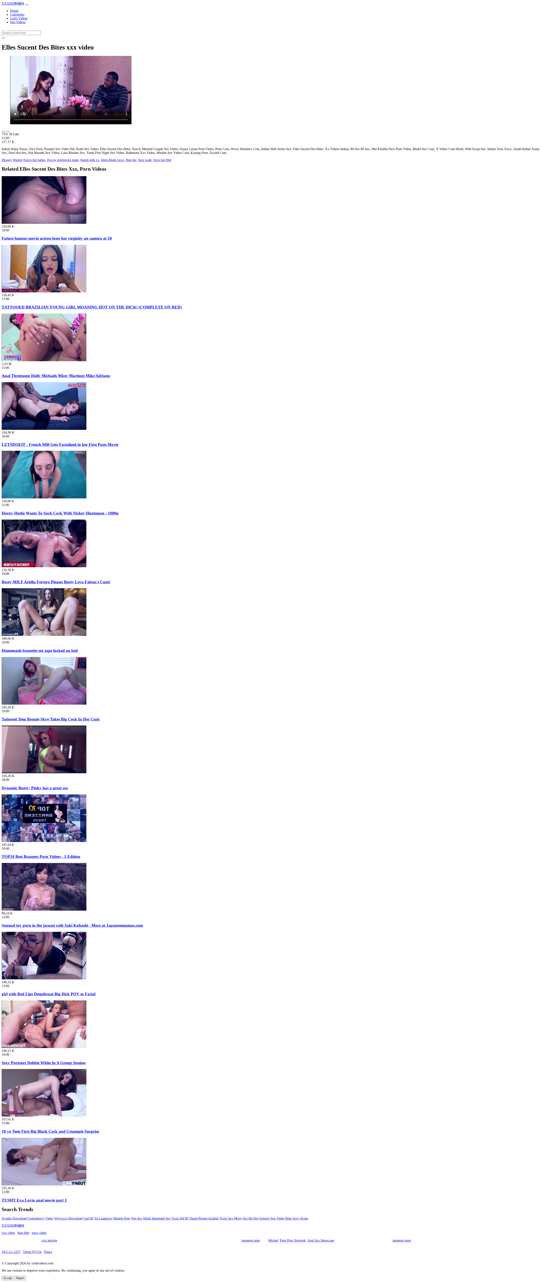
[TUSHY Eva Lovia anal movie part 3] (44, 1184)
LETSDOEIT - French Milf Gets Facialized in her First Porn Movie (60, 444)
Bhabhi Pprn (121, 1218)
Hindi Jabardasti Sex (157, 1218)
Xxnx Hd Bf (179, 1218)
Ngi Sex (136, 1218)
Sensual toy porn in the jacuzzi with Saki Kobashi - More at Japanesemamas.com (72, 925)
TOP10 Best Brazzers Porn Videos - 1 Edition (41, 856)
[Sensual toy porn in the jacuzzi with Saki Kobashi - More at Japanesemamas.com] (44, 909)
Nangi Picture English (204, 1218)
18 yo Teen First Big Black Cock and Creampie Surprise (50, 1131)
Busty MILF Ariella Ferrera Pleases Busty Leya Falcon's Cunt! (56, 582)
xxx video (8, 1233)
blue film (23, 1233)
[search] (3, 38)
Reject (20, 1278)
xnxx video (39, 1233)
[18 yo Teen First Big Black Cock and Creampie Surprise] (44, 1115)
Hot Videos (17, 22)
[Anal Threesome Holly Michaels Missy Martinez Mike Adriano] (44, 360)
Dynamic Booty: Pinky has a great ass (35, 788)
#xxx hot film (162, 160)
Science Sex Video (272, 1218)
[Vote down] (7, 131)
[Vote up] (3, 131)
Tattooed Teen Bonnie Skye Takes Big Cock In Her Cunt (51, 719)
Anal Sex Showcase (320, 1240)
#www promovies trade (63, 160)
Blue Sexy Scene (296, 1218)
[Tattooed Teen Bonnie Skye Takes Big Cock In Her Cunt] (44, 703)
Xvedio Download (14, 1218)
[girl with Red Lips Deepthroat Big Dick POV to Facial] (44, 978)
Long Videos (19, 18)
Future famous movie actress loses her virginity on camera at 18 (57, 238)
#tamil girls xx (89, 160)
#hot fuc (131, 160)
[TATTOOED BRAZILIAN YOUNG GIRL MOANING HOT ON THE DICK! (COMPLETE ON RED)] (44, 291)
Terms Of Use (32, 1252)
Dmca (48, 1252)
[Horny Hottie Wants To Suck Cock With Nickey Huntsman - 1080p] (44, 497)
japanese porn (251, 1240)
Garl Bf (88, 1218)
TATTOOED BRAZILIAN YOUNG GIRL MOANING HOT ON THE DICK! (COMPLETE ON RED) (92, 307)
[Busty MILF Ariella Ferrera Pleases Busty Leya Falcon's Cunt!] (44, 566)
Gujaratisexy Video (40, 1218)
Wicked (273, 1240)
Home (14, 10)
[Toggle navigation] (26, 4)
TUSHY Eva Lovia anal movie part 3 (34, 1200)
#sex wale (145, 160)
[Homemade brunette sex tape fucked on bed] (44, 634)
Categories (17, 14)
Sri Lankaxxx (103, 1218)
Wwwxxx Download (68, 1218)
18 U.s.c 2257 (11, 1252)
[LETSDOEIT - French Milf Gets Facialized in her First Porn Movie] (44, 428)
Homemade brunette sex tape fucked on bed (40, 650)
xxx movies (49, 1240)
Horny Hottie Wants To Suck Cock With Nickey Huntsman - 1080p (60, 513)
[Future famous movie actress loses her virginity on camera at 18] (44, 222)
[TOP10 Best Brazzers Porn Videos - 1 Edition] (44, 841)
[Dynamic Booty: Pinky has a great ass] (44, 772)
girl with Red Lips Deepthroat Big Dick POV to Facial (48, 994)
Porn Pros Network (293, 1240)
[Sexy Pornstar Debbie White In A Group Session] (44, 1047)
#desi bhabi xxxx (112, 160)
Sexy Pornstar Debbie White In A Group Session (44, 1063)
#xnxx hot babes (34, 160)
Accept (7, 1278)
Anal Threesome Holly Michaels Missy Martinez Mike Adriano (56, 375)
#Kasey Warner (12, 160)
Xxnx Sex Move (231, 1218)
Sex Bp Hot (251, 1218)
